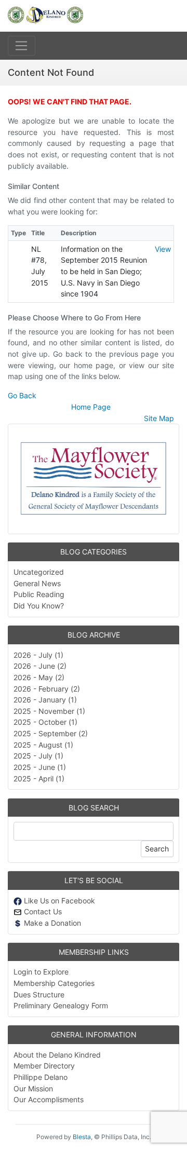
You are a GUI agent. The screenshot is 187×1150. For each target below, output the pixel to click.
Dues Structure (39, 994)
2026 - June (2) (40, 665)
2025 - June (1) (40, 767)
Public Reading (39, 594)
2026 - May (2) (39, 677)
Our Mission (33, 1088)
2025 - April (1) (39, 778)
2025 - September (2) (51, 733)
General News (37, 583)
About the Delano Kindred (57, 1054)
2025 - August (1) (43, 744)
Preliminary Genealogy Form (61, 1005)
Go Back (22, 395)
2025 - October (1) (45, 722)
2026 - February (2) (47, 688)
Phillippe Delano (41, 1077)
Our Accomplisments (49, 1099)
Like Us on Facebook (58, 900)
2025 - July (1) (38, 755)
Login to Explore (41, 971)
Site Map (159, 418)
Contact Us (42, 911)
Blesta (82, 1137)
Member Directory (44, 1065)
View (163, 249)
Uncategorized (39, 571)
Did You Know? (39, 605)
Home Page (91, 406)
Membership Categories (54, 983)
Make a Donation (51, 922)
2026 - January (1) (45, 699)
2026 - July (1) (38, 655)
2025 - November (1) (49, 711)
